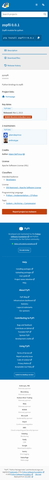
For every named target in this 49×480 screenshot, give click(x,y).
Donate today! (24, 250)
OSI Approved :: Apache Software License (23, 187)
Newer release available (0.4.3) (18, 117)
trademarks (14, 472)
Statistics (24, 304)
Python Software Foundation (26, 235)
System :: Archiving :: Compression (21, 203)
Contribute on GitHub (23, 328)
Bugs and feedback (24, 325)
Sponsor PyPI (24, 335)
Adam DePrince (15, 154)
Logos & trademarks (24, 307)
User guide (23, 276)
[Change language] (43, 5)
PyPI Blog (23, 297)
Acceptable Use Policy (23, 367)
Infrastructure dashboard (23, 300)
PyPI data (7, 108)
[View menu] (36, 5)
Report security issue (24, 356)
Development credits (23, 338)
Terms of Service (23, 353)
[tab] (24, 50)
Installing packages (23, 269)
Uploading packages (23, 272)
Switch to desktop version (24, 375)
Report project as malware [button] (24, 211)
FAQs (24, 282)
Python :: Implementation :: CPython (22, 195)
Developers (11, 179)
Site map (38, 474)
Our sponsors (24, 310)
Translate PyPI (23, 332)
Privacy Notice (23, 363)
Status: (24, 244)
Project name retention (24, 279)
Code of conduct (23, 360)
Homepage (10, 96)
